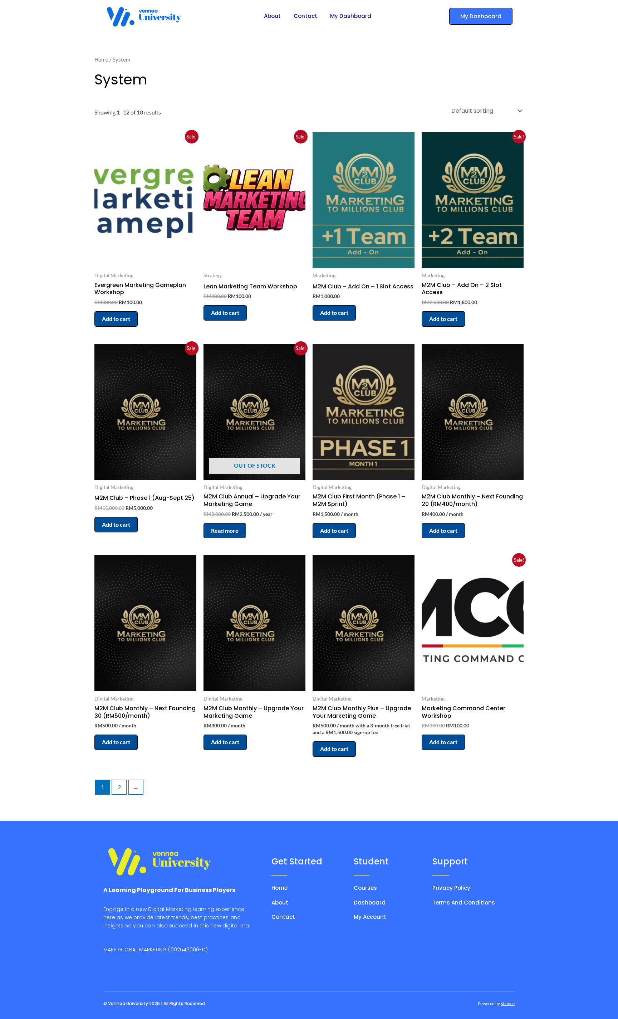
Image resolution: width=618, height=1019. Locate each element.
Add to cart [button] (116, 318)
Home (101, 59)
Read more (225, 530)
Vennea (508, 1003)
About (272, 16)
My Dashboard (350, 16)
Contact (305, 16)
